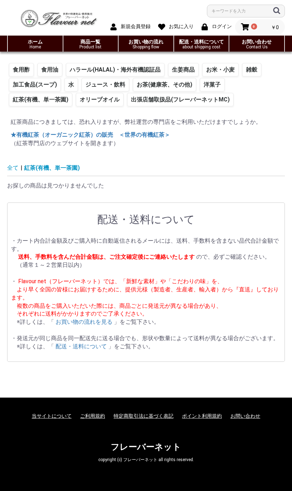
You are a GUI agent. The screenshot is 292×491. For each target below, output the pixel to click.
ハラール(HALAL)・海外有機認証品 (115, 69)
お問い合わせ (257, 44)
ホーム (35, 44)
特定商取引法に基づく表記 (143, 416)
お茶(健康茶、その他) (164, 84)
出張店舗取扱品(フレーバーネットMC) (180, 99)
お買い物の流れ (146, 44)
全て (13, 167)
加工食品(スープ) (35, 84)
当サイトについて (52, 416)
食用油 (49, 69)
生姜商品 (183, 69)
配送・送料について (201, 44)
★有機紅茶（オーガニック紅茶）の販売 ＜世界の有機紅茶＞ (90, 134)
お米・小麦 (220, 69)
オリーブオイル (100, 99)
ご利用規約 (92, 416)
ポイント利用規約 (202, 416)
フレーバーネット (146, 447)
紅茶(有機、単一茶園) (40, 99)
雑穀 (251, 69)
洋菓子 (212, 84)
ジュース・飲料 (105, 84)
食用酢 (21, 69)
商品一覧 (90, 44)
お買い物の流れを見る (85, 321)
